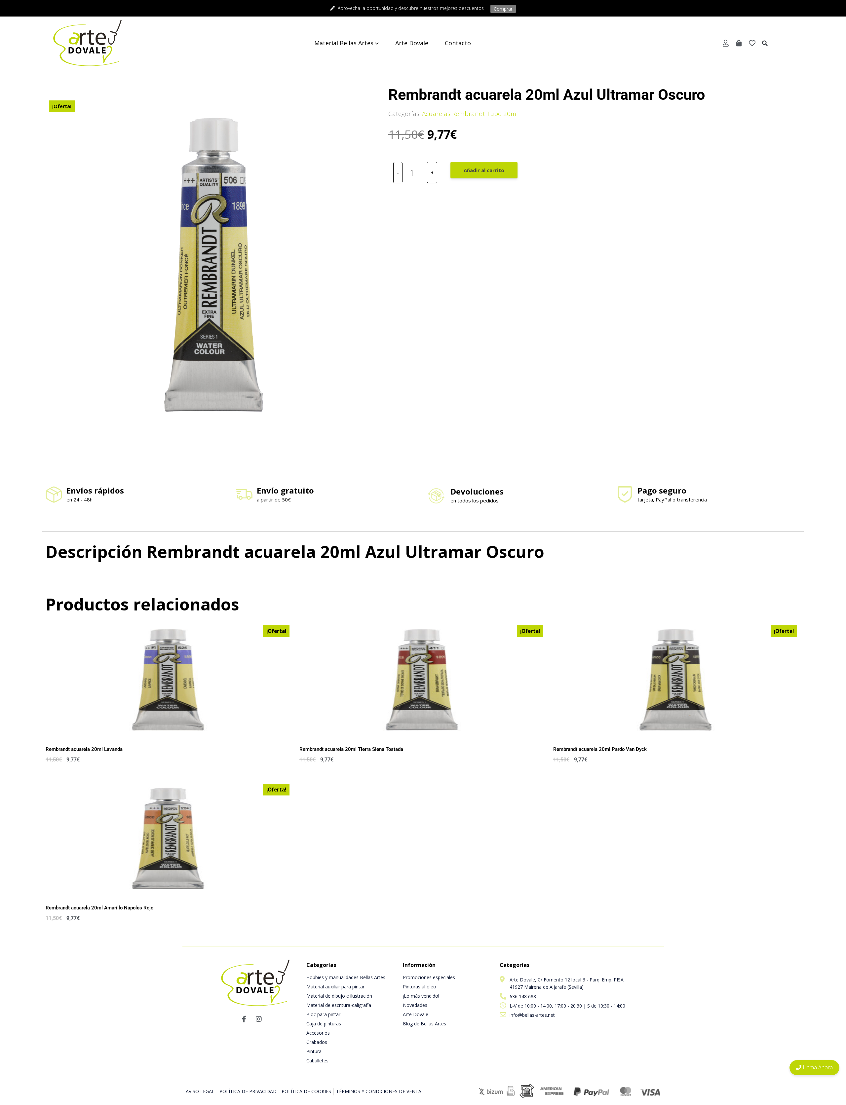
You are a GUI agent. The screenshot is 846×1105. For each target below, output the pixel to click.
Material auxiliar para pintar (335, 986)
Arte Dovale (415, 1014)
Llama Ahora (817, 1067)
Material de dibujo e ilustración (339, 996)
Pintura (314, 1051)
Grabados (316, 1042)
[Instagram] (258, 1019)
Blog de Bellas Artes (424, 1023)
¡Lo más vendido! (421, 996)
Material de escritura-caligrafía (338, 1005)
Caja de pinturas (323, 1023)
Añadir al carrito (484, 170)
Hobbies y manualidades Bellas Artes (345, 977)
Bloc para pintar (323, 1014)
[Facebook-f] (243, 1019)
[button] (765, 43)
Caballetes (317, 1060)
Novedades (415, 1005)
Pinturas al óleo (419, 986)
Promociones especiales (429, 977)
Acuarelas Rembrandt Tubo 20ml (470, 113)
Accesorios (318, 1033)
